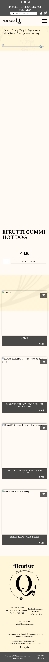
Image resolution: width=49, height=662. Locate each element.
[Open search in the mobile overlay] (23, 13)
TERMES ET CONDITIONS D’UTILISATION (24, 643)
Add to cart (28, 261)
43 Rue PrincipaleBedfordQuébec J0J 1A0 (35, 611)
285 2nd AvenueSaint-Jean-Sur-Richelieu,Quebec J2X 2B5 (17, 610)
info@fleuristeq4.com (24, 624)
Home (7, 30)
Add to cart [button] (43, 295)
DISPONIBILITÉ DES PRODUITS (24, 641)
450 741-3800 (24, 622)
